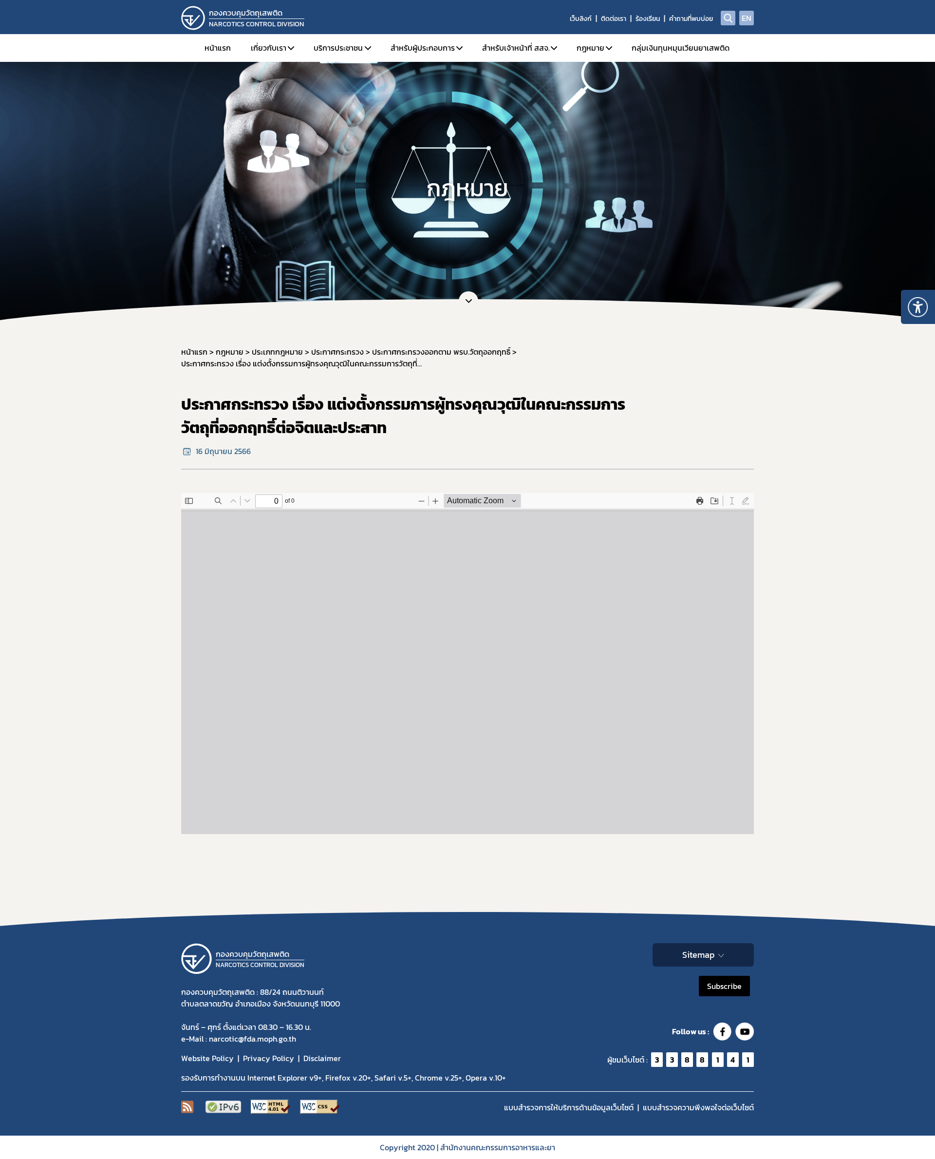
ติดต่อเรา (613, 19)
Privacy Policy (268, 1058)
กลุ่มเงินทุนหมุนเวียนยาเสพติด (680, 48)
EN (746, 18)
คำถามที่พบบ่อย (691, 19)
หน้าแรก (218, 48)
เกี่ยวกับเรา (268, 48)
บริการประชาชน (338, 48)
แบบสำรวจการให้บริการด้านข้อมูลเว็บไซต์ (569, 1107)
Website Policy (207, 1058)
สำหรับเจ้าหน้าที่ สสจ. (516, 48)
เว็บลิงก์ (581, 19)
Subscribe (724, 986)
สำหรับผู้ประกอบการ (423, 48)
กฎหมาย (590, 48)
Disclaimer (322, 1058)
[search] (728, 18)
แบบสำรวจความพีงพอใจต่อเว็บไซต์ (698, 1107)
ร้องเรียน (648, 19)
